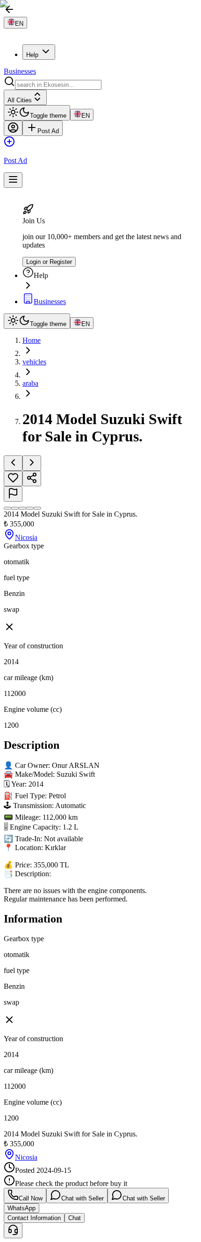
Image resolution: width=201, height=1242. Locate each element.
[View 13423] (37, 508)
